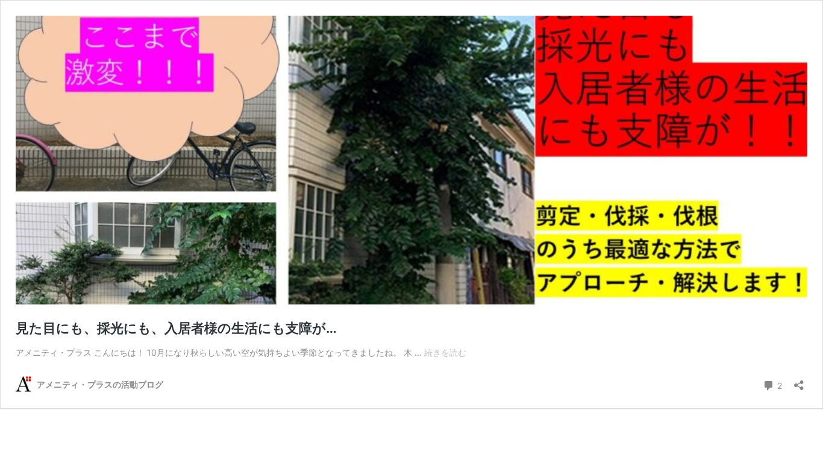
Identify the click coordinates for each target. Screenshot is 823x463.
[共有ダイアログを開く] (798, 381)
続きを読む (445, 352)
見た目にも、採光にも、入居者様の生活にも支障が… (176, 328)
